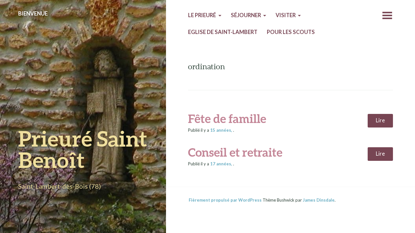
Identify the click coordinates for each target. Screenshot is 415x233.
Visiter (286, 15)
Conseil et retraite (235, 152)
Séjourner (246, 15)
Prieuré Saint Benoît (82, 149)
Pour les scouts (291, 32)
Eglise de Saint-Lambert (222, 32)
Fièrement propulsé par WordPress (225, 200)
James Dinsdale (319, 200)
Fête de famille (227, 118)
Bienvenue (33, 13)
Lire (380, 120)
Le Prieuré (202, 15)
